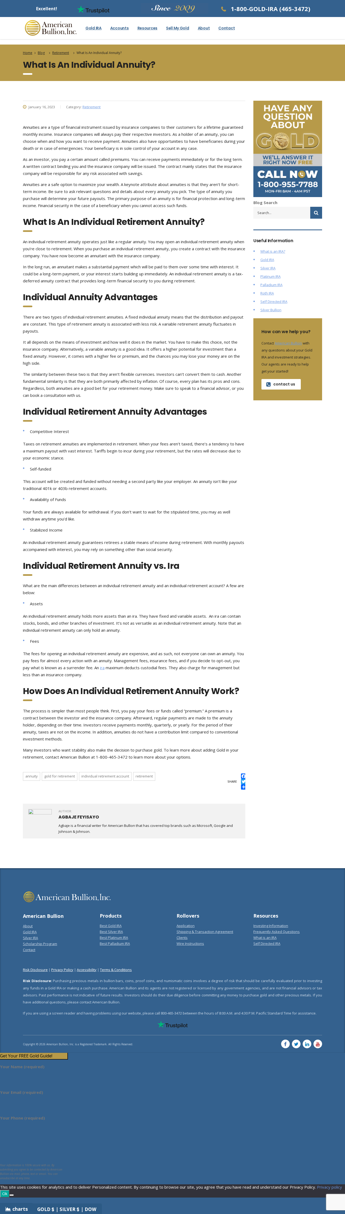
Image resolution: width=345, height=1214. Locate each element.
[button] (33, 1056)
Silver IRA (267, 268)
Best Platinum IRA (114, 937)
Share (232, 781)
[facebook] (285, 1044)
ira (102, 667)
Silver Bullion (270, 309)
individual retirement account (105, 776)
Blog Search (265, 202)
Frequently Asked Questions (276, 931)
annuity (31, 776)
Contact (226, 28)
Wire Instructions (190, 943)
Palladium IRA (271, 284)
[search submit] (316, 213)
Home (27, 52)
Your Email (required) (21, 1092)
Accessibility (86, 969)
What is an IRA (265, 937)
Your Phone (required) (22, 1118)
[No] (11, 1195)
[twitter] (296, 1044)
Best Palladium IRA (115, 943)
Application (186, 925)
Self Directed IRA (273, 301)
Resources (147, 28)
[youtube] (317, 1044)
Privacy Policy (62, 969)
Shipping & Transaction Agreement (205, 931)
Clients (182, 937)
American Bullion (288, 343)
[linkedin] (307, 1044)
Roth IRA (267, 293)
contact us (284, 384)
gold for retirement (59, 776)
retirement (144, 776)
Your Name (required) (22, 1066)
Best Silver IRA (111, 931)
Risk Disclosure (35, 969)
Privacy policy (329, 1187)
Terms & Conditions (116, 969)
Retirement (91, 106)
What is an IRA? (272, 251)
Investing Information (270, 925)
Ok (4, 1193)
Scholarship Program (40, 943)
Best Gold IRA (111, 925)
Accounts (119, 28)
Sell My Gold (177, 28)
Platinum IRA (270, 276)
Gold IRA (93, 28)
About (204, 28)
